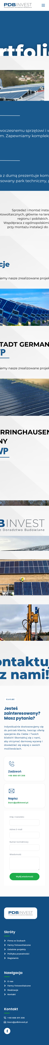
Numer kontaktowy (19, 842)
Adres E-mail (16, 829)
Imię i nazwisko (17, 817)
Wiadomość (15, 854)
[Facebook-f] (7, 1031)
